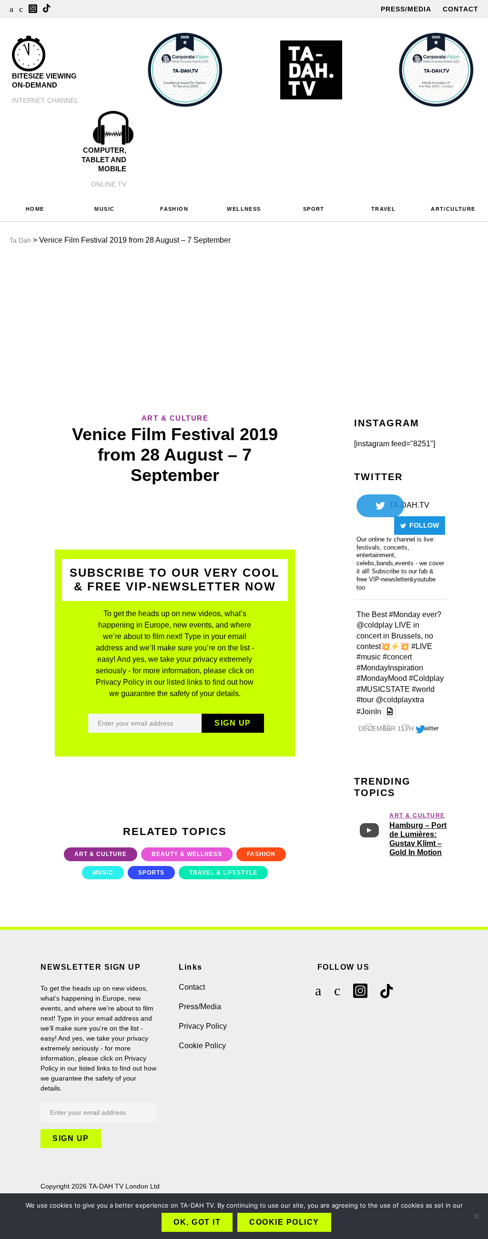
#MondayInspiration (389, 668)
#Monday (404, 614)
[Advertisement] (244, 326)
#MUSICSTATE (383, 689)
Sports (151, 872)
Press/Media (406, 9)
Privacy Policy (203, 1026)
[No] (476, 1216)
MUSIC (104, 209)
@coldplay (374, 625)
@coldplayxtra (400, 700)
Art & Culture (100, 854)
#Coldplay (426, 678)
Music (102, 872)
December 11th (386, 728)
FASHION (174, 209)
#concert (397, 657)
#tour (365, 700)
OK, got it (197, 1222)
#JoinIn (368, 712)
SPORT (314, 209)
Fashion (261, 854)
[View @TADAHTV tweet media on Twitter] (390, 711)
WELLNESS (244, 209)
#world (423, 689)
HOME (35, 209)
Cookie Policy (202, 1046)
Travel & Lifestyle (223, 872)
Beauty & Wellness (187, 854)
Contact (460, 9)
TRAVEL (383, 209)
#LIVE (421, 646)
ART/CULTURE (453, 209)
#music (368, 657)
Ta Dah (20, 240)
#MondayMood (381, 678)
